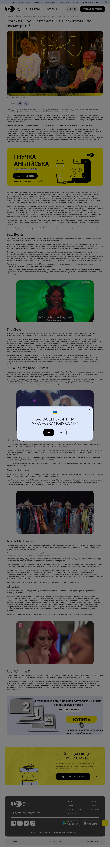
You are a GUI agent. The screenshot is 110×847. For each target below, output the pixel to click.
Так (48, 432)
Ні (61, 432)
